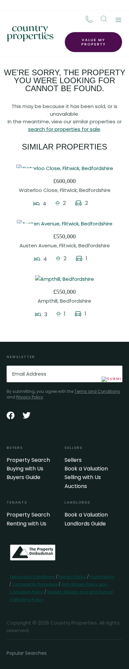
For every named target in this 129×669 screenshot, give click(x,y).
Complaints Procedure (35, 584)
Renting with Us (26, 523)
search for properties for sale (64, 129)
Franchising (102, 576)
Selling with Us (82, 477)
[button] (104, 19)
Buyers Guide (23, 477)
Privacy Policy (29, 397)
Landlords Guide (85, 523)
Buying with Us (25, 468)
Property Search (28, 460)
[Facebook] (11, 415)
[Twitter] (26, 415)
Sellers (73, 460)
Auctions (75, 486)
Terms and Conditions (97, 391)
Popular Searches (27, 653)
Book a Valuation (86, 468)
